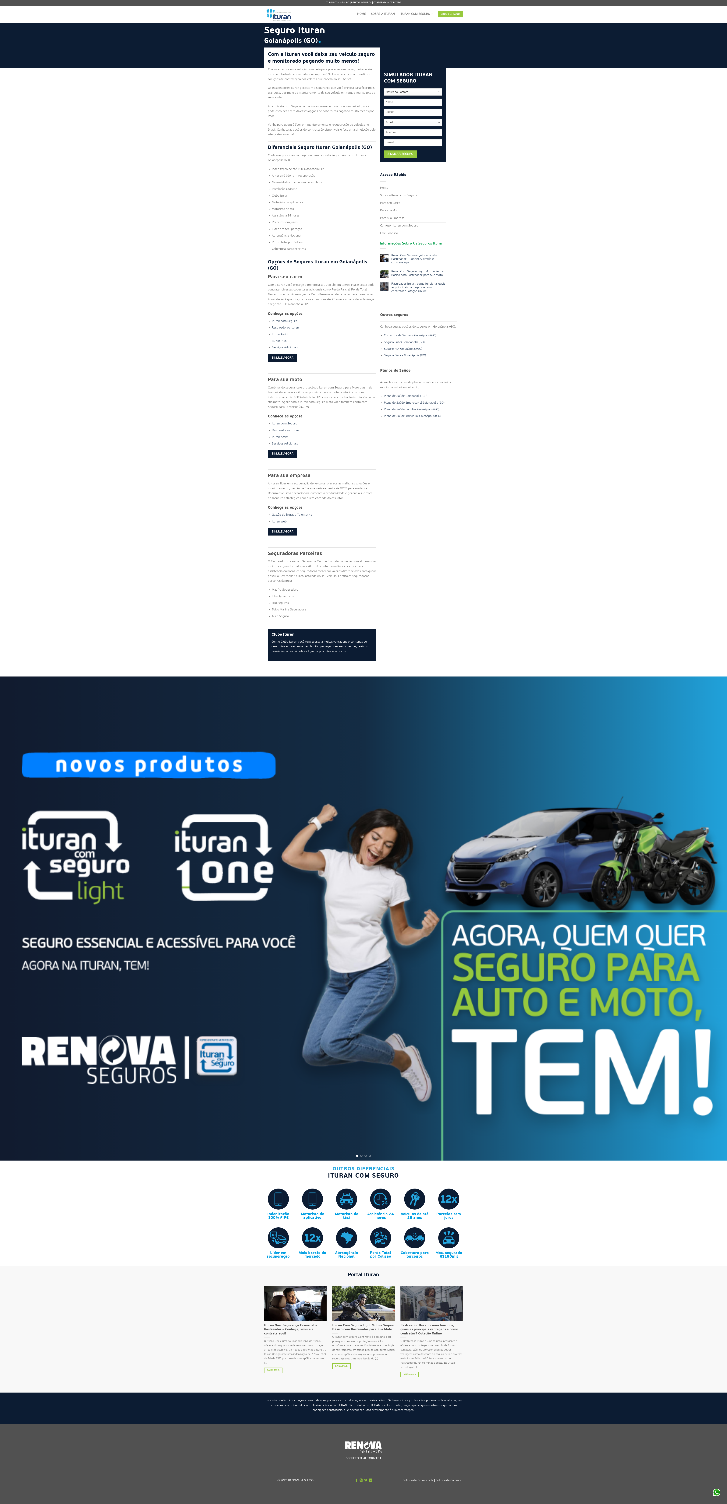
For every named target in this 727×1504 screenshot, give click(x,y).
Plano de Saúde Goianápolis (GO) (405, 396)
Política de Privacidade (418, 1480)
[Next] (707, 918)
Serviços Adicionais (285, 347)
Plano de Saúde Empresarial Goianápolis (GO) (414, 402)
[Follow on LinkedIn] (370, 1480)
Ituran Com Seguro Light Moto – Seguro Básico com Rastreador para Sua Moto (418, 273)
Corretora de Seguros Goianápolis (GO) (410, 335)
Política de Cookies (448, 1480)
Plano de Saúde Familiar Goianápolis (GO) (411, 409)
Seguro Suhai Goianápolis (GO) (404, 342)
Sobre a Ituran (383, 14)
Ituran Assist (280, 334)
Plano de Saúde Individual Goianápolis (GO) (412, 416)
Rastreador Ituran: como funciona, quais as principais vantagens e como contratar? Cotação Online (418, 287)
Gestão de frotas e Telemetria (292, 514)
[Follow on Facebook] (356, 1480)
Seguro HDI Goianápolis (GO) (403, 348)
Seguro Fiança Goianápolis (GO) (405, 355)
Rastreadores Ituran (285, 327)
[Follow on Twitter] (365, 1480)
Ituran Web (279, 521)
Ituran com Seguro (415, 14)
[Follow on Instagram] (361, 1480)
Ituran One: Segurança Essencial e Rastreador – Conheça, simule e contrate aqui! (414, 259)
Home (361, 14)
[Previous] (19, 918)
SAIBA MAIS (273, 1370)
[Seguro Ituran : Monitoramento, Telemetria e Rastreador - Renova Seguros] (283, 14)
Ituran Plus (279, 341)
